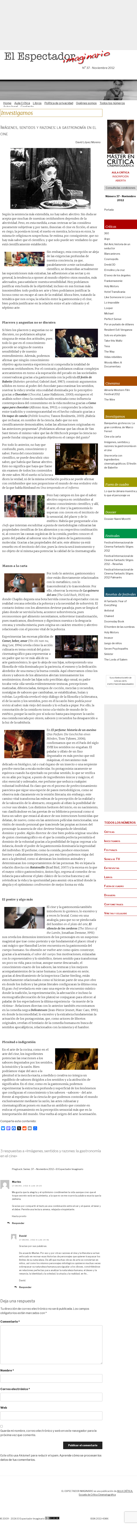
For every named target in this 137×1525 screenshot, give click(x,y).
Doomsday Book (114, 621)
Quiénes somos (86, 103)
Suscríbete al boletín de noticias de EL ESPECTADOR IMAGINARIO (120, 680)
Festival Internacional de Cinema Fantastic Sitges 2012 (118, 546)
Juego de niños (113, 643)
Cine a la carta (112, 436)
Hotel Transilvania (114, 291)
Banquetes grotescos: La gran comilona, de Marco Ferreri (119, 427)
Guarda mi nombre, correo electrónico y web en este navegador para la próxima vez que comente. (48, 1433)
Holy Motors (111, 286)
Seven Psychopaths (116, 648)
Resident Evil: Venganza (118, 329)
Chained (109, 616)
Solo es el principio (115, 335)
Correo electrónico (15, 1389)
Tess (107, 346)
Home (7, 103)
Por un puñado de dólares (119, 324)
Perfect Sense (112, 318)
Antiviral (109, 610)
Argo (107, 238)
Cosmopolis (111, 259)
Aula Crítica (22, 103)
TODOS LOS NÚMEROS (120, 822)
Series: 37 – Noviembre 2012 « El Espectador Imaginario (53, 1169)
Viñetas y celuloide (115, 913)
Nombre (7, 1370)
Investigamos (112, 841)
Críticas (109, 832)
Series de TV (112, 859)
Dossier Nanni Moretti (117, 518)
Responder (18, 1223)
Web (3, 1407)
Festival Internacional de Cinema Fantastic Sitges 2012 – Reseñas (118, 559)
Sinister (108, 653)
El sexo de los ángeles (117, 275)
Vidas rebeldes (113, 356)
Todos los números (112, 103)
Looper (108, 308)
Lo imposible (111, 302)
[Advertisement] (68, 25)
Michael (108, 313)
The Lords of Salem (115, 659)
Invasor (108, 637)
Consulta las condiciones (120, 187)
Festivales (110, 850)
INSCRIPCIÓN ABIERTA (120, 176)
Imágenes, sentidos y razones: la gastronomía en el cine (120, 446)
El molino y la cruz (114, 269)
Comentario (10, 1321)
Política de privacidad (58, 103)
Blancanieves (112, 253)
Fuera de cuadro (114, 886)
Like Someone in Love (117, 297)
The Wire (109, 399)
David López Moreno (88, 142)
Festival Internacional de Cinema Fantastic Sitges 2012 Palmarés (118, 573)
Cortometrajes (113, 904)
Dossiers (109, 895)
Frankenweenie (113, 280)
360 (106, 233)
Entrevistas (111, 868)
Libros (37, 103)
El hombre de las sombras (119, 626)
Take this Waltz (113, 340)
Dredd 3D (109, 264)
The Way (109, 351)
